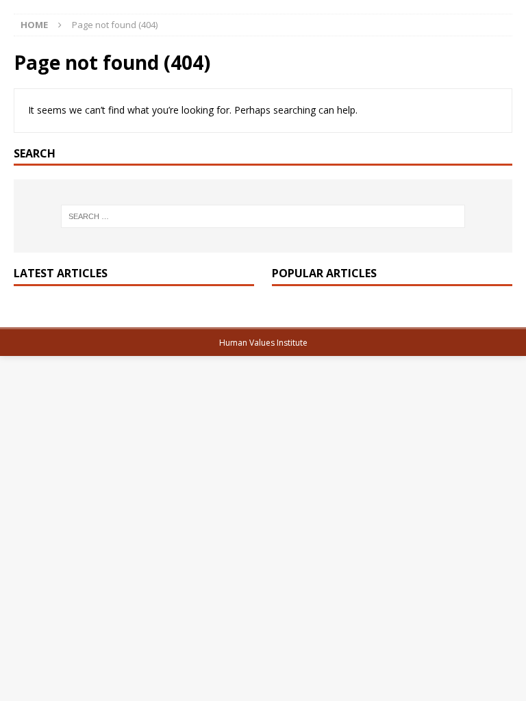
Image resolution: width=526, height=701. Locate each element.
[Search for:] (262, 216)
